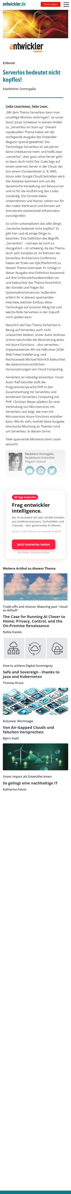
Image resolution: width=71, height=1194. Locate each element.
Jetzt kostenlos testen (33, 544)
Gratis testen (50, 4)
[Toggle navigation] (15, 5)
